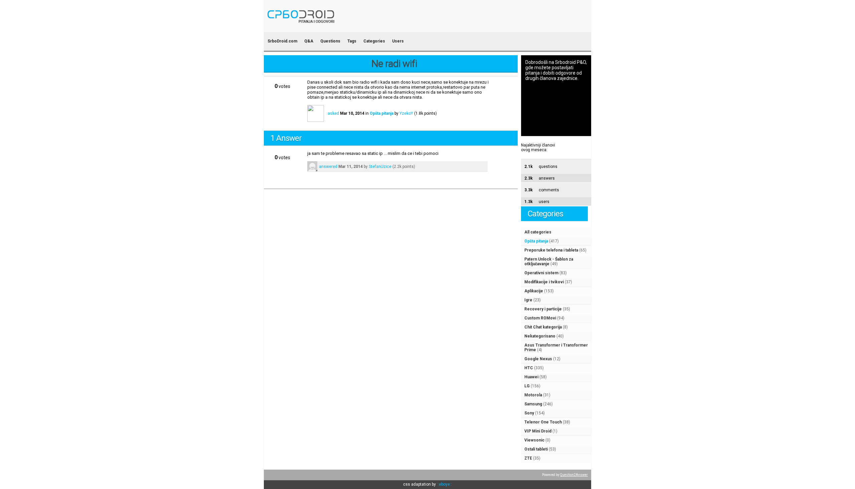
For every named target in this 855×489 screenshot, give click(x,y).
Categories (374, 41)
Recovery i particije (543, 309)
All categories (537, 232)
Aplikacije (533, 291)
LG (527, 386)
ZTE (528, 458)
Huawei (531, 377)
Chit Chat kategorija (543, 327)
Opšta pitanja (536, 241)
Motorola (533, 395)
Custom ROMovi (540, 318)
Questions (330, 41)
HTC (528, 368)
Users (398, 41)
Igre (528, 300)
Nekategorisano (539, 336)
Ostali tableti (536, 449)
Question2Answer (574, 475)
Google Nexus (538, 359)
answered (328, 166)
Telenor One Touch (543, 422)
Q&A (308, 41)
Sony (529, 413)
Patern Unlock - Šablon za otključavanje (548, 261)
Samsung (533, 404)
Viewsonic (534, 440)
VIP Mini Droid (537, 431)
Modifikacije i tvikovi (544, 282)
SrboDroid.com (282, 41)
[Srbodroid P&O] (340, 27)
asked (333, 113)
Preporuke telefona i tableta (551, 250)
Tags (351, 41)
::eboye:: (444, 484)
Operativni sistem (541, 273)
